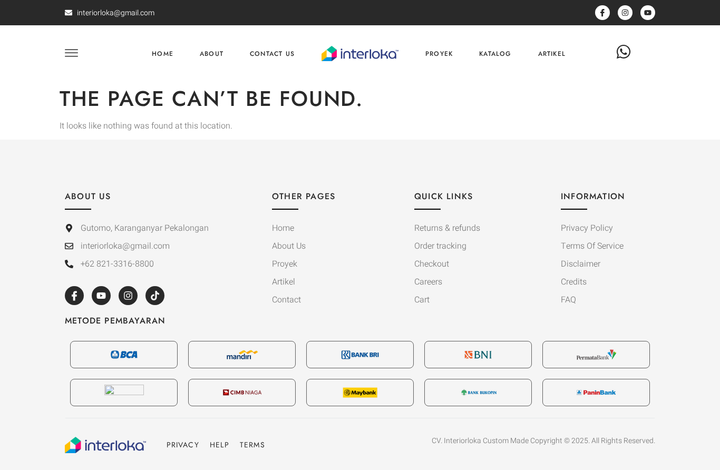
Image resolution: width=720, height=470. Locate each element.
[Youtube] (101, 295)
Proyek (439, 53)
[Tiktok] (154, 295)
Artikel (552, 53)
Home (162, 53)
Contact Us (272, 53)
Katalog (495, 53)
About (211, 53)
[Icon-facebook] (74, 295)
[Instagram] (128, 295)
